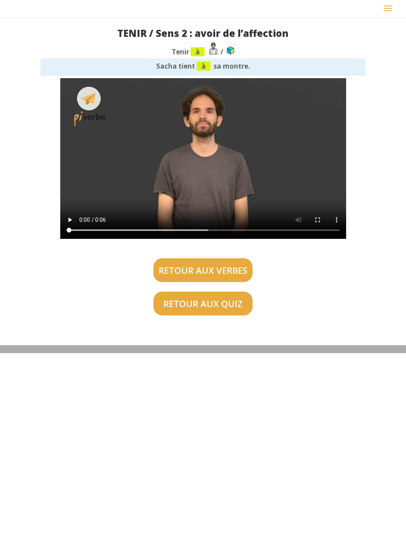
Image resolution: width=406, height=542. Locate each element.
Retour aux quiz (203, 303)
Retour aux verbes (203, 270)
